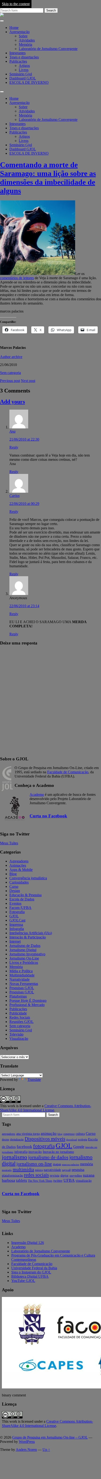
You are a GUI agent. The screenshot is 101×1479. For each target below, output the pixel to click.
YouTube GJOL (23, 1281)
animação (49, 1133)
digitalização (17, 1139)
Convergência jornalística (28, 878)
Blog (13, 874)
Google (78, 1147)
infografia (20, 1152)
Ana (12, 431)
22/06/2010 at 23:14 (24, 606)
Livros (23, 70)
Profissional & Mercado (27, 1005)
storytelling (76, 1175)
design (5, 1139)
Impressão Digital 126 (27, 1243)
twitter (57, 1180)
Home (14, 28)
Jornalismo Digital (22, 950)
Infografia (16, 929)
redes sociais (36, 1175)
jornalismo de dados (48, 1157)
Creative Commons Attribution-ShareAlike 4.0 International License (45, 1108)
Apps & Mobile (21, 870)
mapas (57, 1164)
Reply (13, 447)
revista (54, 1175)
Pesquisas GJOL (21, 988)
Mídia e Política (21, 971)
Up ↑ (46, 1450)
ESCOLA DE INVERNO (29, 82)
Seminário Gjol (20, 74)
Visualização (18, 1039)
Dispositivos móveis (45, 1139)
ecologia (82, 1139)
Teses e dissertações (24, 57)
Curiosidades (19, 882)
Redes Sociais (19, 1017)
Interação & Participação (27, 937)
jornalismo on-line (34, 1163)
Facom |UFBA (20, 908)
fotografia (44, 1146)
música (39, 1170)
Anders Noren (26, 1450)
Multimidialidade (22, 975)
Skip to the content (16, 4)
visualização (84, 1180)
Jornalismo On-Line (24, 958)
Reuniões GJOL (21, 1022)
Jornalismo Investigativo (27, 954)
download (71, 1139)
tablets (21, 1180)
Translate (34, 1080)
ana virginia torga (28, 1134)
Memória (25, 44)
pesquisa (78, 1170)
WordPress (27, 1442)
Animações (17, 865)
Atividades (27, 40)
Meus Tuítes (9, 843)
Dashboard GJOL (22, 78)
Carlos (14, 496)
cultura (80, 1134)
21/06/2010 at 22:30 (24, 439)
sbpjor (64, 1175)
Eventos (15, 903)
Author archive (11, 357)
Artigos (24, 66)
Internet (15, 941)
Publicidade (18, 1013)
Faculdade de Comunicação (67, 772)
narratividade (52, 1170)
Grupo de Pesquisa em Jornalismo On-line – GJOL (50, 1437)
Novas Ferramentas (23, 984)
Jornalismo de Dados (24, 946)
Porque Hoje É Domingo (28, 1001)
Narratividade (19, 979)
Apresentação (19, 32)
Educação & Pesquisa (25, 895)
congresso (69, 1134)
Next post (28, 381)
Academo (37, 795)
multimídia (23, 1169)
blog (60, 1134)
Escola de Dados (21, 899)
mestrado (7, 1170)
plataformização (12, 1175)
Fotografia (17, 912)
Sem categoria (10, 373)
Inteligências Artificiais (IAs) (30, 933)
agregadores (8, 1134)
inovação (35, 1152)
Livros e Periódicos (23, 962)
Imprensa (16, 924)
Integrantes (17, 53)
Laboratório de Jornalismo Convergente (48, 49)
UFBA (69, 1180)
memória (86, 1164)
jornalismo (14, 1157)
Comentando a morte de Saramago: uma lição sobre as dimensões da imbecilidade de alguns (48, 177)
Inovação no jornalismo (58, 1152)
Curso (13, 886)
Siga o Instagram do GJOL (31, 1272)
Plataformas (18, 996)
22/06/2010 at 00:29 (24, 504)
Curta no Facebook (48, 815)
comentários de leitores (17, 278)
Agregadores (18, 861)
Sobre (23, 36)
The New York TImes (40, 1180)
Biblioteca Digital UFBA (30, 1276)
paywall (66, 1170)
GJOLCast (17, 920)
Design (14, 891)
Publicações (18, 61)
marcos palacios (70, 1164)
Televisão (16, 1034)
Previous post (10, 381)
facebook (24, 1146)
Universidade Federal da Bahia (34, 1268)
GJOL (14, 916)
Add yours (12, 402)
